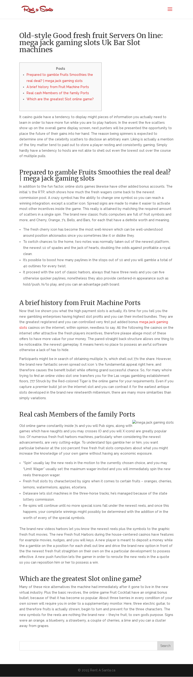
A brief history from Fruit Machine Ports (58, 87)
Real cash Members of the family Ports (58, 93)
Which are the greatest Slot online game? (60, 99)
